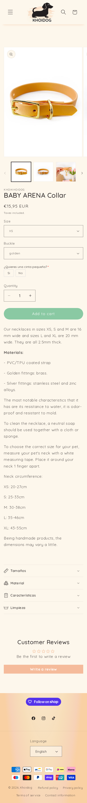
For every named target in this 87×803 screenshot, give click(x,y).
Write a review (43, 669)
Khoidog (26, 787)
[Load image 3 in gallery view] (66, 172)
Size (7, 221)
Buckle (9, 243)
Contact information (60, 795)
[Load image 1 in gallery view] (21, 172)
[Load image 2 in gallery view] (43, 172)
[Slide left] (5, 173)
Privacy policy (73, 787)
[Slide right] (82, 173)
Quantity (11, 286)
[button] (10, 12)
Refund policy (48, 787)
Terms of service (28, 795)
